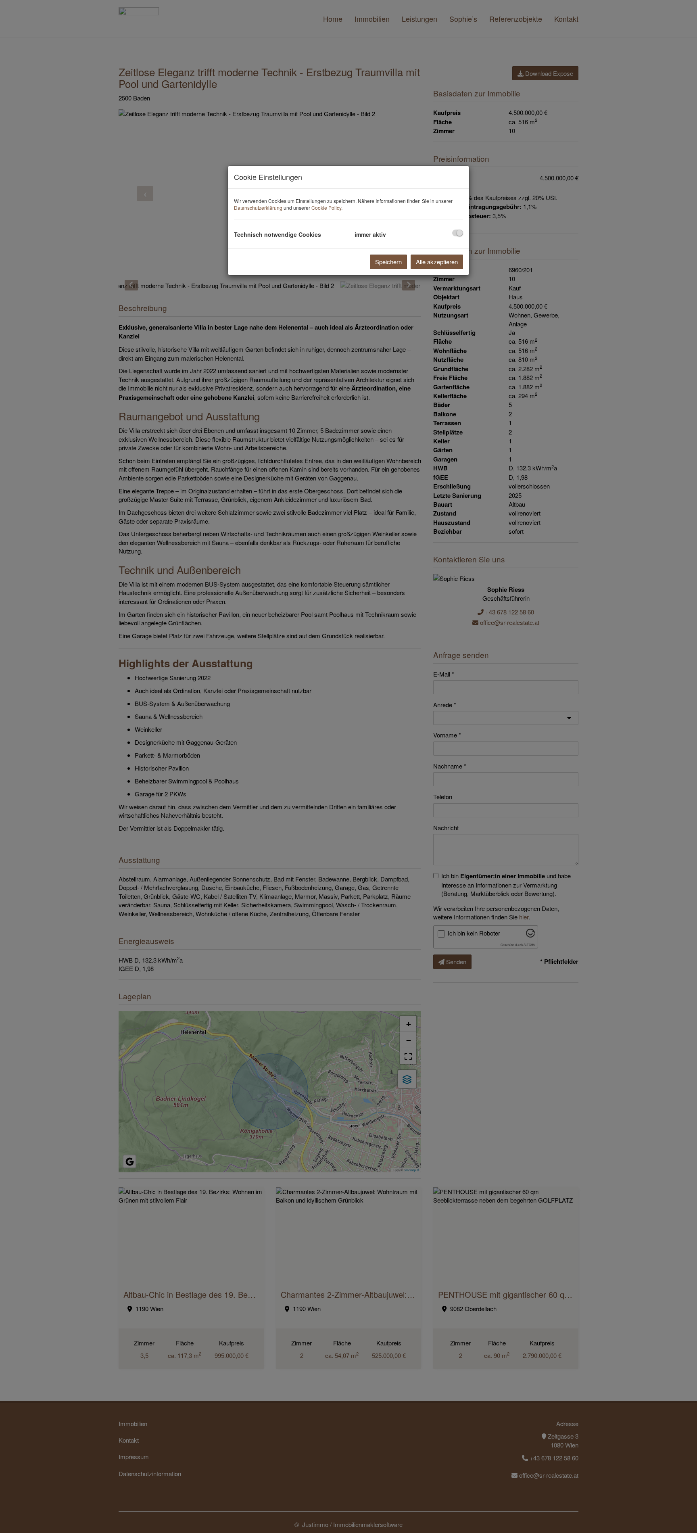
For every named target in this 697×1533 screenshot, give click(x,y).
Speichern (388, 261)
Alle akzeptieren (437, 261)
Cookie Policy (326, 207)
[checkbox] (457, 233)
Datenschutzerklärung (258, 207)
